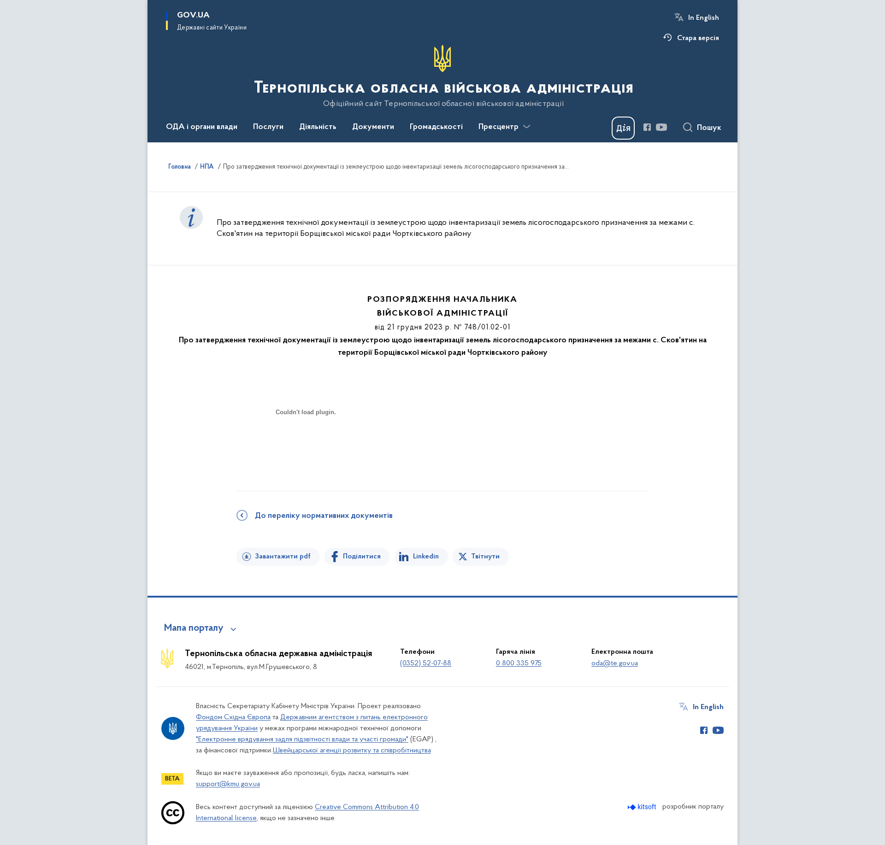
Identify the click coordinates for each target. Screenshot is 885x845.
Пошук (709, 128)
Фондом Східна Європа (233, 717)
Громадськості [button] (436, 127)
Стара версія (698, 38)
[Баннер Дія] (623, 128)
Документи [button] (373, 127)
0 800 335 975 (519, 663)
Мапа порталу (194, 628)
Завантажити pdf (283, 556)
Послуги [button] (268, 127)
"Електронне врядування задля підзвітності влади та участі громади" (302, 739)
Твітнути (485, 556)
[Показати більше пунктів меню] (526, 127)
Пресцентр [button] (498, 127)
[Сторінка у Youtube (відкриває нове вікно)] (661, 127)
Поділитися (362, 556)
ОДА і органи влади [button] (201, 127)
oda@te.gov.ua (614, 663)
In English (703, 18)
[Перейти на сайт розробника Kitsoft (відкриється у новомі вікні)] (643, 807)
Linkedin (426, 556)
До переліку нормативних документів (324, 516)
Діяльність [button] (317, 127)
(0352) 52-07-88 (425, 663)
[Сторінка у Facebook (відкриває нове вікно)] (647, 127)
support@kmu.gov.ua (228, 784)
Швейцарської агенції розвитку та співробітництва (352, 750)
